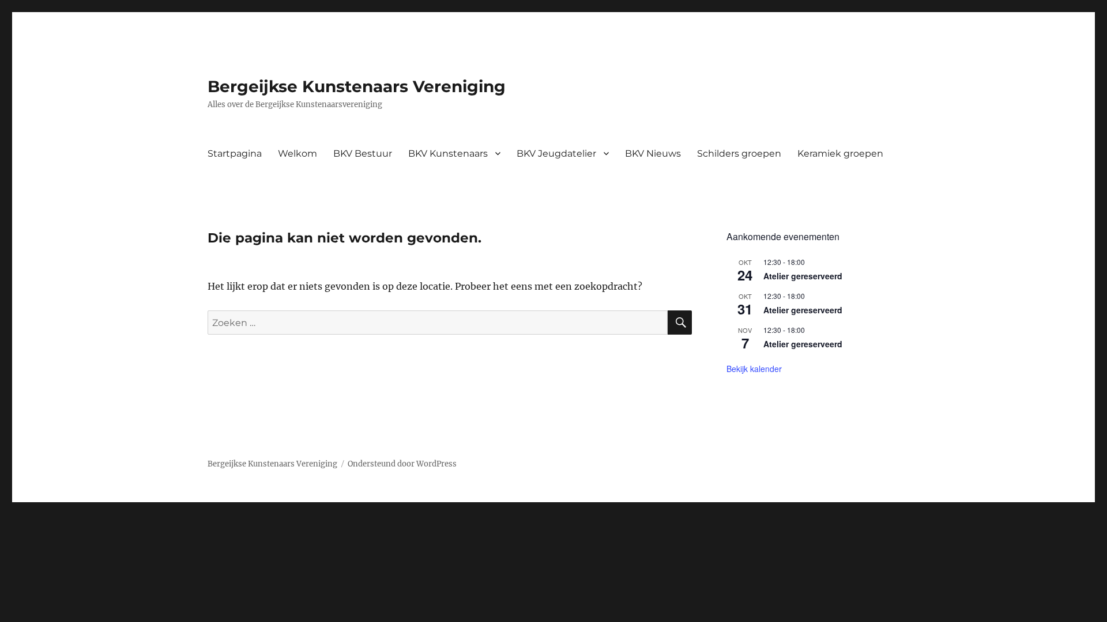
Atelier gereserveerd (802, 276)
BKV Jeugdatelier (556, 153)
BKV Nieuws (653, 153)
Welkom (297, 153)
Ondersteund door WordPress (402, 464)
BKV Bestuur (362, 153)
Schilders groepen (739, 153)
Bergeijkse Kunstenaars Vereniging (357, 86)
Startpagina (235, 153)
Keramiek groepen (840, 153)
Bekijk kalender (754, 368)
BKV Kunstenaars (448, 153)
